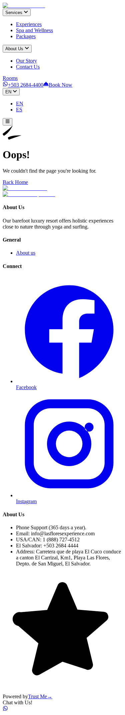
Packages (26, 36)
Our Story (26, 61)
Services (13, 12)
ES (19, 109)
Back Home (15, 182)
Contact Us (28, 67)
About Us (14, 49)
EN (8, 91)
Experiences (29, 24)
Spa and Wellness (34, 30)
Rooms (10, 78)
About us (25, 253)
